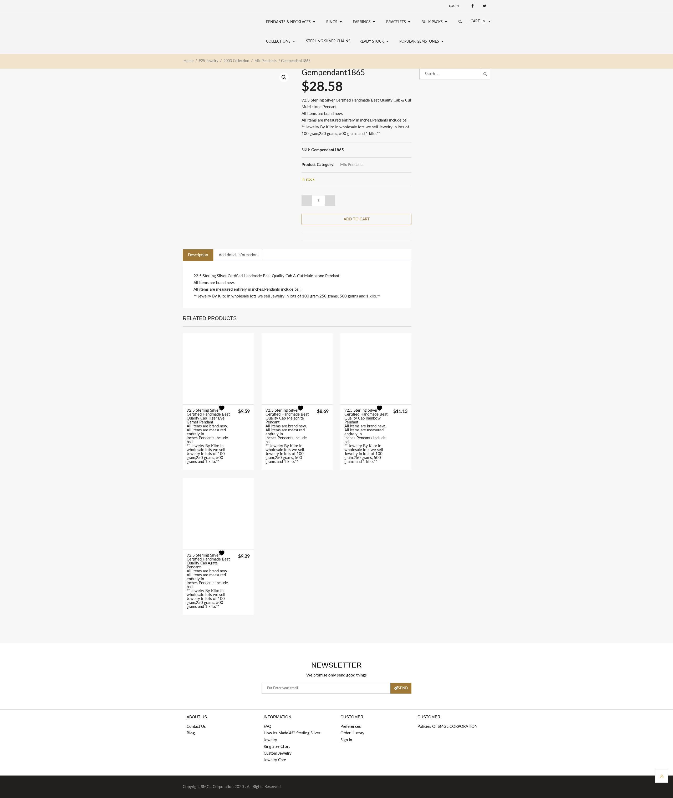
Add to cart (357, 219)
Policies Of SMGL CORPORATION (447, 727)
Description (198, 255)
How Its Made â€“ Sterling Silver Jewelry (292, 736)
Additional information (238, 255)
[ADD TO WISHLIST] (224, 411)
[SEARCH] (485, 74)
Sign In (346, 740)
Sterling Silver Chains (328, 41)
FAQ (267, 727)
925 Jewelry (208, 61)
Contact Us (196, 727)
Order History (352, 733)
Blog (191, 733)
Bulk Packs (432, 22)
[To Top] (661, 776)
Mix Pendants (265, 61)
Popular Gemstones (419, 41)
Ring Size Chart (277, 747)
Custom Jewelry (278, 753)
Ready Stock (371, 41)
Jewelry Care (275, 760)
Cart (475, 21)
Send (403, 688)
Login (454, 5)
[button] (284, 77)
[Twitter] (484, 6)
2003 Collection (236, 61)
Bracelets (396, 22)
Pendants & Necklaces (288, 22)
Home (188, 61)
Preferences (350, 727)
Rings (331, 22)
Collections (278, 41)
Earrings (362, 22)
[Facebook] (472, 6)
